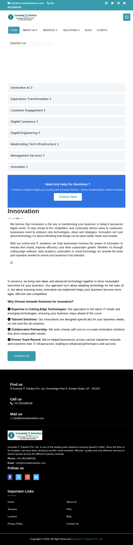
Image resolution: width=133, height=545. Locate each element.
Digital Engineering (24, 133)
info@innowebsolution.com (27, 3)
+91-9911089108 (23, 403)
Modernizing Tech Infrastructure (34, 144)
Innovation (18, 167)
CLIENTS (102, 30)
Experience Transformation (30, 99)
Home (14, 51)
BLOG (88, 30)
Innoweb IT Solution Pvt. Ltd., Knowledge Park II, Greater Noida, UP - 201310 (56, 388)
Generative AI (21, 87)
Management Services (27, 155)
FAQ (68, 509)
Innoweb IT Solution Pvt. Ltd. (87, 539)
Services (12, 509)
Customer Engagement (27, 110)
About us (71, 501)
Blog (68, 516)
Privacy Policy (15, 523)
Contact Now (68, 196)
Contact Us (21, 356)
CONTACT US (18, 43)
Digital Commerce (23, 121)
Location (12, 516)
